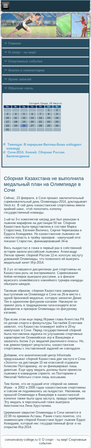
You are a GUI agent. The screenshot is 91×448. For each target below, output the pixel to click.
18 (15, 121)
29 (48, 125)
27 (32, 125)
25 (15, 125)
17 (7, 121)
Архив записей (19, 79)
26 (24, 125)
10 (7, 117)
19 (24, 121)
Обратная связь (20, 88)
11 (15, 117)
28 (40, 125)
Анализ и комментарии (26, 70)
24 (7, 125)
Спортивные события (25, 61)
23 (57, 121)
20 (32, 121)
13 (32, 117)
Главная (14, 43)
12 (24, 117)
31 (7, 129)
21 (40, 121)
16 (57, 117)
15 (48, 117)
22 (48, 121)
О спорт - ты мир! (22, 52)
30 (57, 125)
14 (40, 117)
